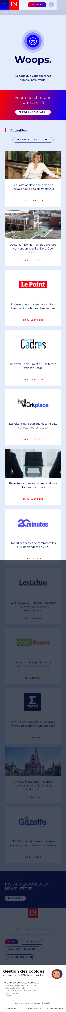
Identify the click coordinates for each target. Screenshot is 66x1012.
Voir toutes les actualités (33, 140)
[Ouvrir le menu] (61, 5)
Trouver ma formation (33, 112)
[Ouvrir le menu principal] (4, 5)
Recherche (51, 4)
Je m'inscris (15, 898)
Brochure (37, 5)
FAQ (18, 929)
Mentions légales (38, 929)
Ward (11, 942)
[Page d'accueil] (14, 5)
